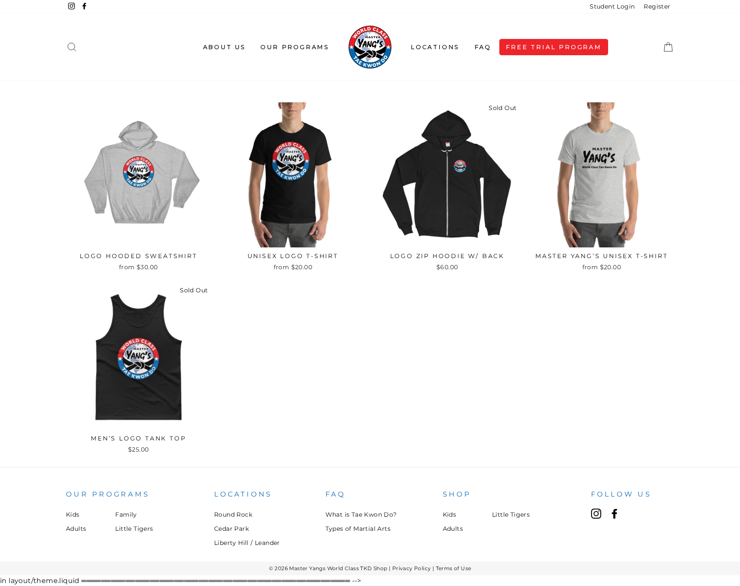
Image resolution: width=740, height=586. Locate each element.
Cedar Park (231, 528)
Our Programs (294, 47)
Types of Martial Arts (358, 528)
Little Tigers (134, 528)
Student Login (612, 6)
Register (657, 6)
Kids (73, 514)
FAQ (482, 47)
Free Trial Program (553, 47)
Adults (76, 528)
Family (126, 514)
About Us (224, 47)
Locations (435, 47)
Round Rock (233, 514)
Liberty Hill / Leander (247, 542)
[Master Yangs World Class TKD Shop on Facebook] (614, 514)
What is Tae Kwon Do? (361, 514)
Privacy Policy (411, 568)
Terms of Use (453, 568)
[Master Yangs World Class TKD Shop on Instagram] (596, 514)
